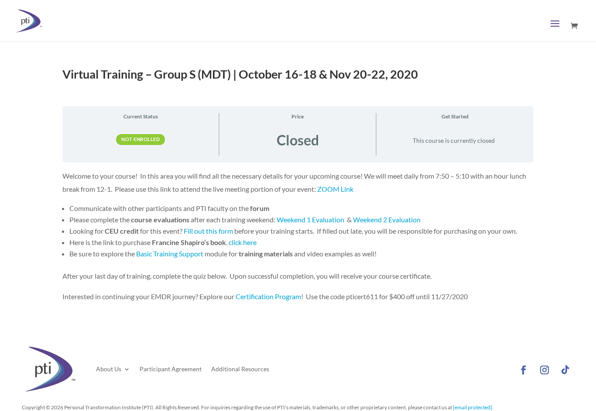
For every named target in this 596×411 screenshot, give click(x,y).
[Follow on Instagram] (544, 370)
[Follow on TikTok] (565, 370)
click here (243, 242)
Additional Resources (240, 369)
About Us (108, 369)
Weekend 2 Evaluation (387, 219)
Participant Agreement (171, 369)
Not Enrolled (140, 139)
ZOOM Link (335, 189)
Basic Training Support (169, 253)
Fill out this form (208, 231)
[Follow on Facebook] (523, 370)
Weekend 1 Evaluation (310, 219)
